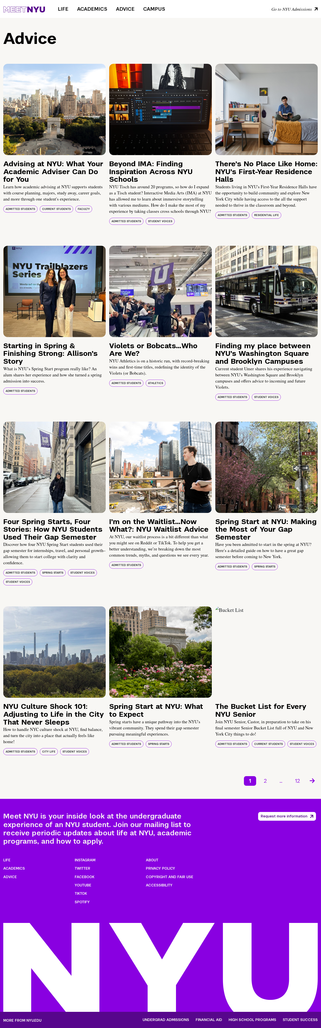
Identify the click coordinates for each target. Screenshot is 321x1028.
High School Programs (252, 1020)
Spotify (82, 902)
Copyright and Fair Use (169, 877)
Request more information (284, 816)
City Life (48, 751)
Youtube (83, 885)
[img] (54, 109)
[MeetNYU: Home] (24, 8)
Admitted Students (20, 209)
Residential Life (266, 215)
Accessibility (159, 885)
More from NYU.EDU (22, 1020)
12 (297, 780)
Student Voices (160, 221)
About (152, 860)
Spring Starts (52, 573)
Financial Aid (209, 1020)
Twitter (82, 868)
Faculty (84, 209)
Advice (125, 9)
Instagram (85, 860)
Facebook (84, 877)
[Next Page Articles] (313, 780)
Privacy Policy (160, 868)
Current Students (56, 209)
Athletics (155, 383)
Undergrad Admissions (166, 1020)
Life (63, 9)
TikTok (81, 893)
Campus (154, 9)
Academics (92, 9)
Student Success (300, 1020)
